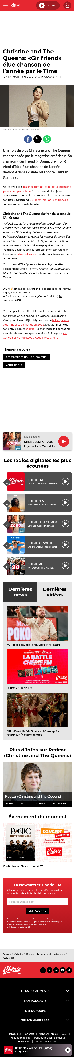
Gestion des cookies (46, 1041)
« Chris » (30, 328)
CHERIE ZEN (36, 501)
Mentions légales (48, 1033)
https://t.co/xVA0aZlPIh (16, 292)
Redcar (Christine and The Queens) (33, 796)
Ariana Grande (27, 254)
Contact (29, 1033)
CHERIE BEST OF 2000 (38, 441)
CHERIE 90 (35, 564)
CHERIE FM (35, 480)
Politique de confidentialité (49, 1037)
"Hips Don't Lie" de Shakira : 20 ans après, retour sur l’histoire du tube (33, 732)
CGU (64, 1033)
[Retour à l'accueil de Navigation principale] (15, 5)
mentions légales (37, 924)
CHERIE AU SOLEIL (40, 543)
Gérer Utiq (24, 1041)
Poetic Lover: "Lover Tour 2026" (24, 866)
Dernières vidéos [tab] (55, 592)
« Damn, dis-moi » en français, (50, 199)
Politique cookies (20, 1037)
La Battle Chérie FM (19, 687)
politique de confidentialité (18, 927)
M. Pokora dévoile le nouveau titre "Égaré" (34, 644)
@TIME (66, 288)
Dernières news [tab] (20, 592)
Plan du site (14, 1033)
